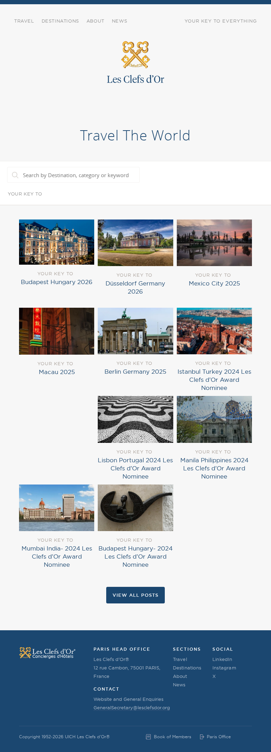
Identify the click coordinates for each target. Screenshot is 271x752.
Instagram (224, 667)
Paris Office (219, 736)
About (95, 20)
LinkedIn (222, 659)
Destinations (60, 20)
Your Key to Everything (221, 20)
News (119, 20)
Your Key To (25, 193)
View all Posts (135, 594)
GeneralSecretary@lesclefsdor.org (132, 707)
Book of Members (172, 736)
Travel (24, 20)
